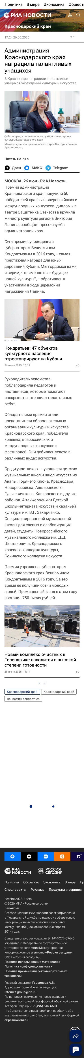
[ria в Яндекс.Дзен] (29, 856)
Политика (11, 882)
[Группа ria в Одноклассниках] (62, 856)
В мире (70, 882)
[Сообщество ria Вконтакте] (46, 856)
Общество (31, 882)
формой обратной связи (59, 1001)
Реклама (37, 890)
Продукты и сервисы (65, 890)
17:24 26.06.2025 (16, 37)
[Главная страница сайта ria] (27, 15)
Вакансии (11, 908)
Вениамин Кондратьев (23, 699)
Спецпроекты (15, 890)
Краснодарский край (22, 691)
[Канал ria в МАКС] (12, 856)
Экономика (51, 882)
